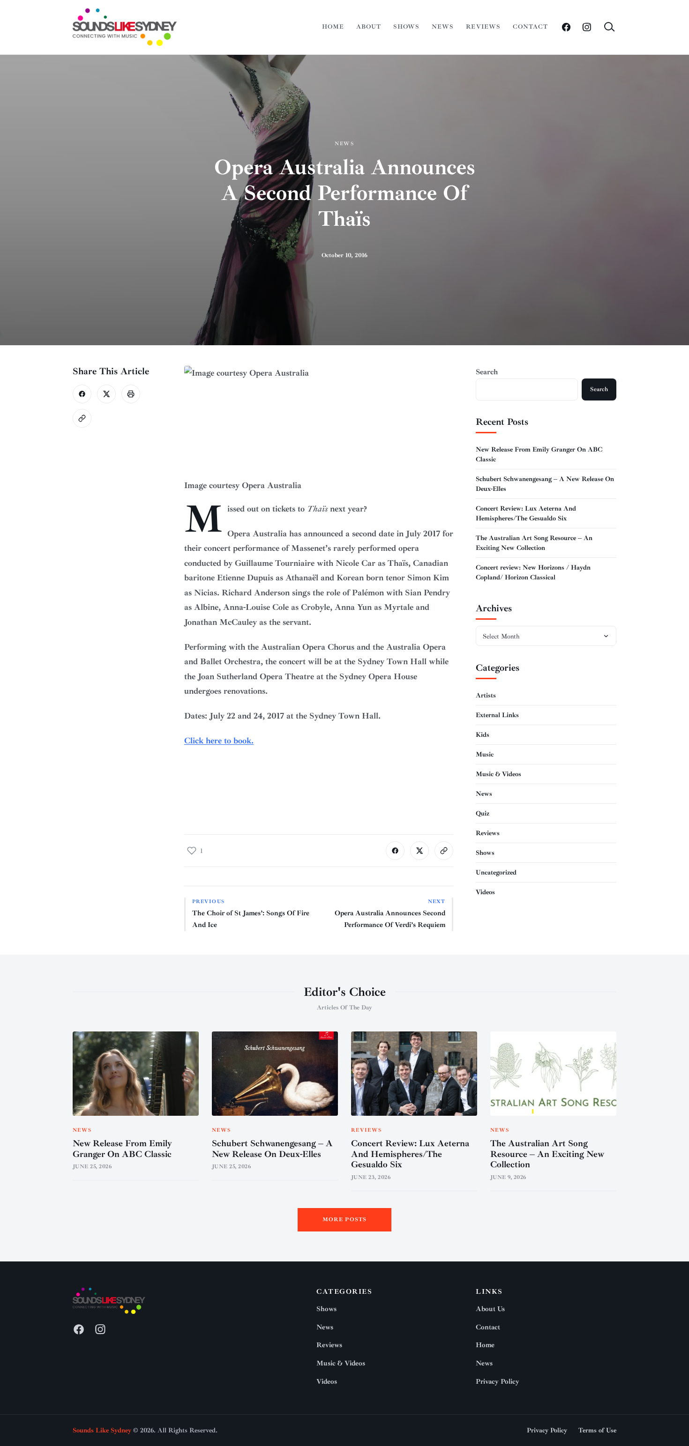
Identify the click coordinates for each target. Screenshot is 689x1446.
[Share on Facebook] (82, 394)
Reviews (483, 26)
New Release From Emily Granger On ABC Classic (122, 1149)
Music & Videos (498, 774)
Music (485, 754)
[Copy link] (82, 418)
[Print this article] (130, 394)
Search (487, 372)
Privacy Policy (497, 1381)
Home (333, 26)
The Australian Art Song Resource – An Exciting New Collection (547, 1154)
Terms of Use (597, 1430)
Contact (530, 26)
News (443, 26)
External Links (497, 715)
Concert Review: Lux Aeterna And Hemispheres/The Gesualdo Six (410, 1154)
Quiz (482, 813)
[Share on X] (106, 394)
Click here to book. (219, 740)
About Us (490, 1309)
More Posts (344, 1219)
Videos (485, 892)
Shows (406, 26)
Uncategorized (496, 872)
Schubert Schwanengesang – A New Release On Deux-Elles (272, 1149)
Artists (486, 695)
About (368, 26)
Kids (482, 734)
